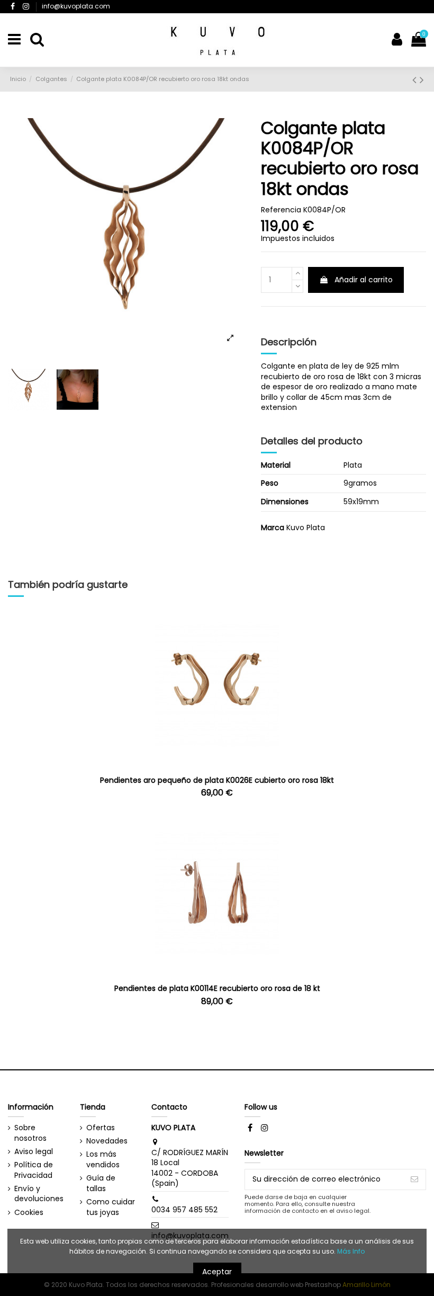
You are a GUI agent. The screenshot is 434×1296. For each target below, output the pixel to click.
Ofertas (100, 1128)
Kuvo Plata (305, 527)
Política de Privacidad (33, 1170)
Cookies (28, 1213)
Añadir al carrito (363, 279)
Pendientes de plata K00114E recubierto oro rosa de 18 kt (217, 988)
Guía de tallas (100, 1183)
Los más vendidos (103, 1159)
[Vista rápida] (217, 761)
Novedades (107, 1141)
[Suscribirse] (414, 1179)
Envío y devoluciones (39, 1194)
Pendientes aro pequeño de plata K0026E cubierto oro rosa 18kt (217, 780)
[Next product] (422, 79)
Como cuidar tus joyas (110, 1207)
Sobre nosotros (30, 1133)
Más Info (351, 1251)
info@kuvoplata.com (76, 6)
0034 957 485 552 (184, 1209)
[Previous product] (416, 79)
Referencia (281, 210)
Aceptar (217, 1271)
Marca (272, 528)
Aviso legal (33, 1152)
